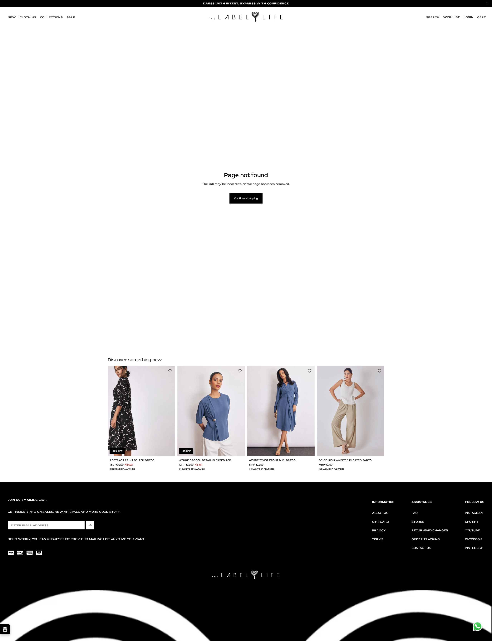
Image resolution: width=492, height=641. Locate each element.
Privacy (379, 530)
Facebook (473, 539)
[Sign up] (90, 525)
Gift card (380, 522)
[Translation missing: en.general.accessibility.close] (487, 3)
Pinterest (474, 548)
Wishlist (451, 17)
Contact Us (421, 548)
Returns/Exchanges (429, 530)
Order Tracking (425, 539)
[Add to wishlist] (170, 371)
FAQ (414, 513)
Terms (377, 539)
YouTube (472, 530)
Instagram (474, 513)
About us (380, 513)
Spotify (471, 522)
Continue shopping (246, 198)
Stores (417, 522)
